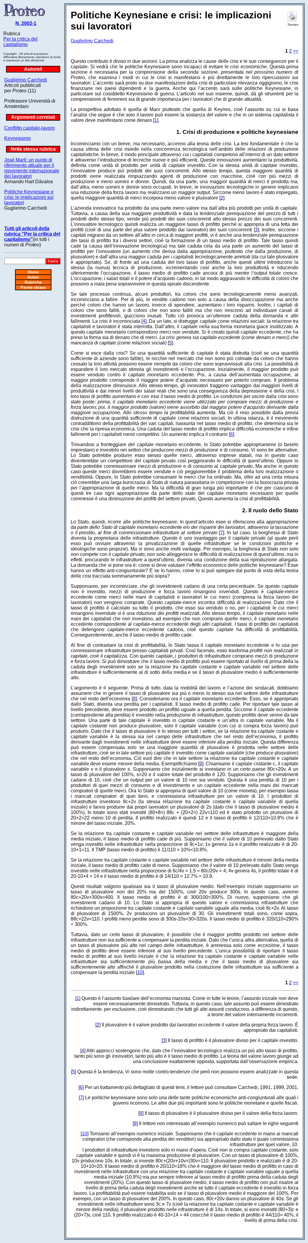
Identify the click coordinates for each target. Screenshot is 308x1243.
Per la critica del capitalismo (20, 41)
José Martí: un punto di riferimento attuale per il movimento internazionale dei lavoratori (31, 168)
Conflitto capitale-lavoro (29, 128)
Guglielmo (25, 79)
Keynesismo (17, 138)
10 (140, 972)
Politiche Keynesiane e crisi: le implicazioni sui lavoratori (29, 197)
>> (295, 51)
